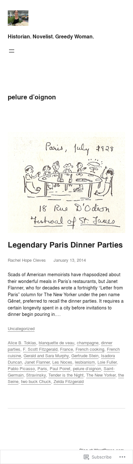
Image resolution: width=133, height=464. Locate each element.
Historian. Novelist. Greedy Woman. (51, 36)
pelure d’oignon (87, 368)
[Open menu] (11, 51)
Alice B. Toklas (22, 343)
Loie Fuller (107, 362)
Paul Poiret (60, 368)
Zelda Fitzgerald (69, 381)
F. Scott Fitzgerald (40, 349)
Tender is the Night (66, 375)
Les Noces (62, 362)
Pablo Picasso (21, 368)
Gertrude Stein (84, 355)
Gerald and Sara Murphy (46, 355)
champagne (87, 343)
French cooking (90, 349)
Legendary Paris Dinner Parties (65, 245)
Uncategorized (21, 328)
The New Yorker (101, 375)
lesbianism (85, 362)
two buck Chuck (36, 381)
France (66, 349)
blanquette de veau (56, 343)
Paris (42, 368)
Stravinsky (36, 375)
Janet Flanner (37, 362)
